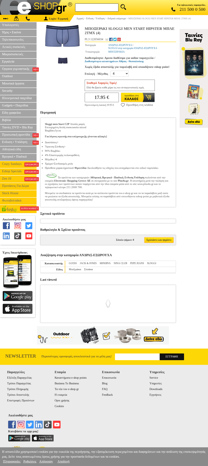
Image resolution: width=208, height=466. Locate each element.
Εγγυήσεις (155, 394)
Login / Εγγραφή (58, 18)
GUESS (73, 263)
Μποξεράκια (75, 269)
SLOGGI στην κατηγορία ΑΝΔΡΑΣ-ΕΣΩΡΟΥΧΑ (132, 48)
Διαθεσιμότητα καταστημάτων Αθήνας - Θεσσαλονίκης (114, 61)
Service (154, 377)
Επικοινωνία (109, 377)
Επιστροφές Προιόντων (20, 400)
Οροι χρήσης (62, 400)
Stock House (10, 193)
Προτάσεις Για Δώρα (15, 185)
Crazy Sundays (19, 164)
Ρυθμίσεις (29, 461)
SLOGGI (151, 263)
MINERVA (105, 263)
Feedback (107, 394)
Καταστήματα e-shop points (71, 377)
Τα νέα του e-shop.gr (67, 389)
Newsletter (20, 356)
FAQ (104, 389)
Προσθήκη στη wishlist (139, 104)
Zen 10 (19, 178)
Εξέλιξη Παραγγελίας (19, 377)
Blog (104, 383)
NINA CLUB (120, 263)
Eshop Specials (19, 171)
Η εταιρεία (61, 394)
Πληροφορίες (12, 461)
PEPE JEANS (137, 263)
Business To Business (67, 383)
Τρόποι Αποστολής (18, 394)
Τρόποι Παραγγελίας (19, 383)
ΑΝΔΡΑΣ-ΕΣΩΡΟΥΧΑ (120, 45)
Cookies (59, 406)
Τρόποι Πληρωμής (18, 389)
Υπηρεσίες (156, 383)
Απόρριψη (46, 461)
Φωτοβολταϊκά (11, 200)
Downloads (156, 389)
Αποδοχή (63, 461)
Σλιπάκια (88, 269)
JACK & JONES (88, 263)
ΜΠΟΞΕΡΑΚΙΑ (116, 51)
